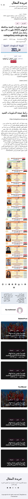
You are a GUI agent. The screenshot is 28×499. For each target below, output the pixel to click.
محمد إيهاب (21, 377)
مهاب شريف (21, 357)
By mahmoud (20, 39)
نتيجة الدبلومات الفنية (20, 41)
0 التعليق (5, 39)
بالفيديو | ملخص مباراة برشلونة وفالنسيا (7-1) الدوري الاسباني (16, 464)
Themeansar (14, 496)
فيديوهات (11, 330)
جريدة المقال (19, 2)
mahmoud (12, 310)
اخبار (17, 23)
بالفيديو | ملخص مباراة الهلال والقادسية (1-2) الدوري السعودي (15, 403)
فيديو (18, 330)
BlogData (22, 494)
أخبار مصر (24, 23)
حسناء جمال (21, 337)
